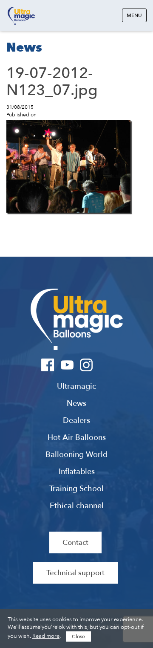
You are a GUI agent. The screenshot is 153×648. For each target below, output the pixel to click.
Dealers (76, 421)
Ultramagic (21, 16)
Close (78, 636)
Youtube (67, 365)
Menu (134, 15)
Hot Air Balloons (77, 438)
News (76, 403)
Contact (75, 542)
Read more (46, 636)
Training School (76, 489)
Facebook (47, 365)
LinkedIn (105, 365)
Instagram (86, 365)
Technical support (75, 573)
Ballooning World (76, 455)
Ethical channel (77, 506)
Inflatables (77, 472)
